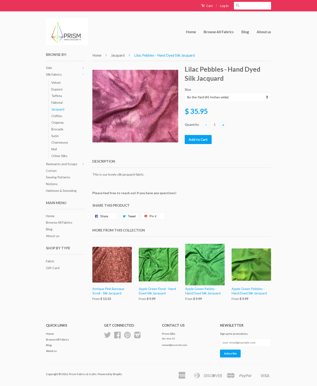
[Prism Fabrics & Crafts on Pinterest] (127, 336)
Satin (55, 136)
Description (103, 161)
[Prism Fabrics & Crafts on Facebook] (117, 336)
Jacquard (57, 109)
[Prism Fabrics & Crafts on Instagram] (137, 336)
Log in (224, 6)
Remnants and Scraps (61, 164)
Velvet (56, 82)
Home (191, 31)
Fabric (50, 261)
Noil (54, 149)
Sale (49, 68)
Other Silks (59, 156)
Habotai (57, 102)
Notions (52, 184)
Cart (209, 6)
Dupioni (56, 89)
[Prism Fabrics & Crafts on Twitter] (107, 336)
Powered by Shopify (110, 374)
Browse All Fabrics (219, 31)
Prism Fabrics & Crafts (83, 374)
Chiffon (56, 116)
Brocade (57, 129)
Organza (57, 122)
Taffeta (56, 96)
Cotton (51, 171)
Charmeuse (59, 142)
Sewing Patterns (58, 177)
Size (188, 89)
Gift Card (52, 268)
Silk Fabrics (54, 74)
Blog (245, 31)
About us (264, 31)
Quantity (192, 124)
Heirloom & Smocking (61, 191)
